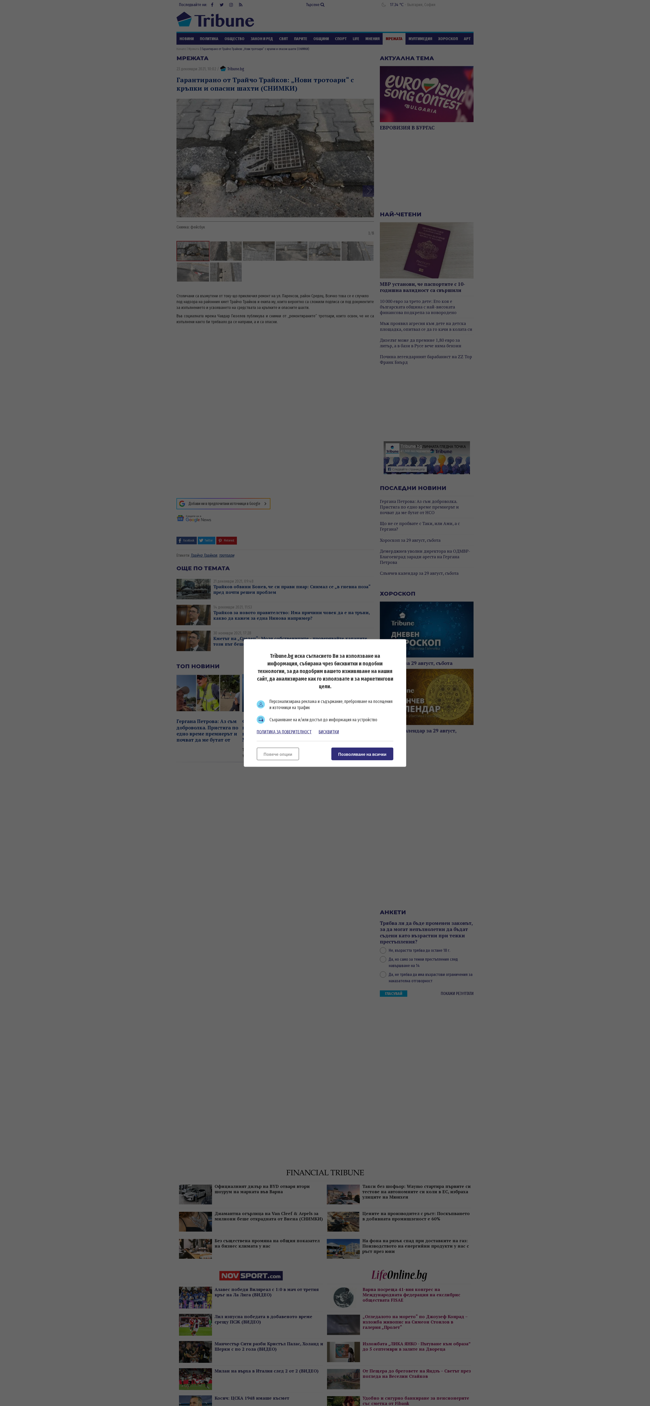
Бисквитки (329, 732)
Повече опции (278, 754)
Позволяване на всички (362, 754)
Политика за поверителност (284, 732)
